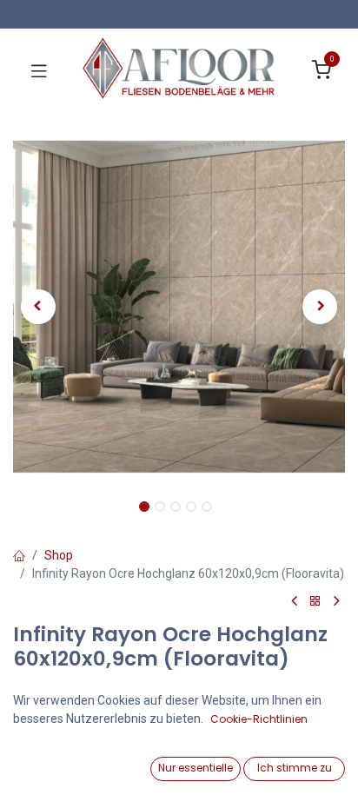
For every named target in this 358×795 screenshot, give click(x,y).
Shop (58, 555)
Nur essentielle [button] (195, 767)
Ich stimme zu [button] (294, 767)
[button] (38, 306)
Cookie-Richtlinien (259, 719)
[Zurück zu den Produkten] (315, 602)
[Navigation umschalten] (39, 70)
